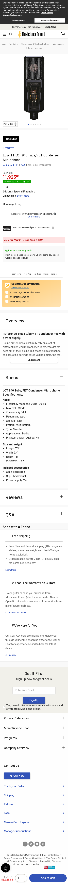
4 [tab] (35, 124)
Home (3, 44)
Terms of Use (47, 13)
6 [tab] (40, 124)
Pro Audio (13, 44)
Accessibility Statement (51, 861)
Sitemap (32, 861)
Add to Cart (48, 878)
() (10, 165)
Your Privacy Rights (55, 858)
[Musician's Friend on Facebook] (25, 844)
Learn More (10, 570)
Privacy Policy (31, 5)
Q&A (23, 165)
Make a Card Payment (17, 822)
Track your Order (14, 786)
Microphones (58, 44)
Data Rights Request (51, 855)
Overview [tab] (14, 321)
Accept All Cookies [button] (50, 20)
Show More (34, 360)
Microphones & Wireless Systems (35, 44)
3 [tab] (33, 124)
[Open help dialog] (5, 867)
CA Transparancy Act (16, 861)
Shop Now (50, 27)
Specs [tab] (11, 377)
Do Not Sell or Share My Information (23, 855)
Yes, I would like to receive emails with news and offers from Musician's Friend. (34, 707)
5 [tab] (38, 124)
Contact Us (10, 655)
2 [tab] (31, 124)
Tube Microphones (34, 48)
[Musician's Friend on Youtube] (37, 844)
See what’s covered (20, 287)
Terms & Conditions (34, 858)
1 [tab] (28, 124)
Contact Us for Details (15, 612)
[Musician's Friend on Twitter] (31, 844)
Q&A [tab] (10, 515)
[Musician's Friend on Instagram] (43, 844)
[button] (63, 34)
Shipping (9, 795)
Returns (8, 804)
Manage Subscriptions (17, 831)
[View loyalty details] (53, 228)
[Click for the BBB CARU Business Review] (49, 867)
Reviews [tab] (14, 497)
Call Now (18, 775)
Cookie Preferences (12, 15)
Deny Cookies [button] (18, 20)
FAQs (7, 813)
